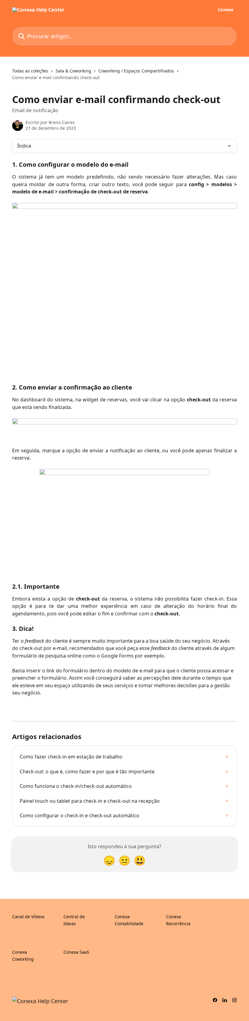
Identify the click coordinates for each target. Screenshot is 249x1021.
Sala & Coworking (73, 71)
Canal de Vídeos (28, 916)
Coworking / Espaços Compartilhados (136, 71)
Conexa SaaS (76, 952)
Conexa (225, 10)
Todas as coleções (30, 71)
